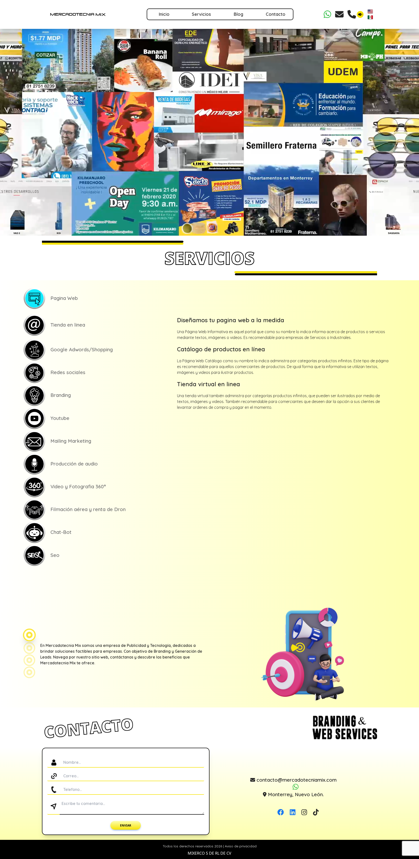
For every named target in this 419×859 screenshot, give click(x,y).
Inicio (164, 14)
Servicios (201, 14)
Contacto (275, 14)
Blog (238, 14)
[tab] (97, 298)
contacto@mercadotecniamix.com (296, 780)
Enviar (125, 825)
